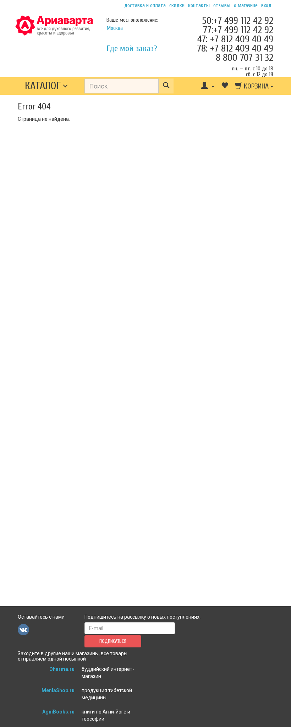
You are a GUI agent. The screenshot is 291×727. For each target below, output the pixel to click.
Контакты (199, 5)
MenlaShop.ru (58, 690)
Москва (114, 28)
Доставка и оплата (145, 5)
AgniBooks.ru (58, 712)
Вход (266, 5)
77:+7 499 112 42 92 (238, 30)
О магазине (246, 5)
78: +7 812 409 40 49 (235, 48)
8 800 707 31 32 (244, 57)
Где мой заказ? (131, 48)
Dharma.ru (62, 669)
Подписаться (112, 641)
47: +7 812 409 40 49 (235, 39)
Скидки (177, 5)
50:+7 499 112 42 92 (237, 20)
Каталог (43, 86)
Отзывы (221, 5)
